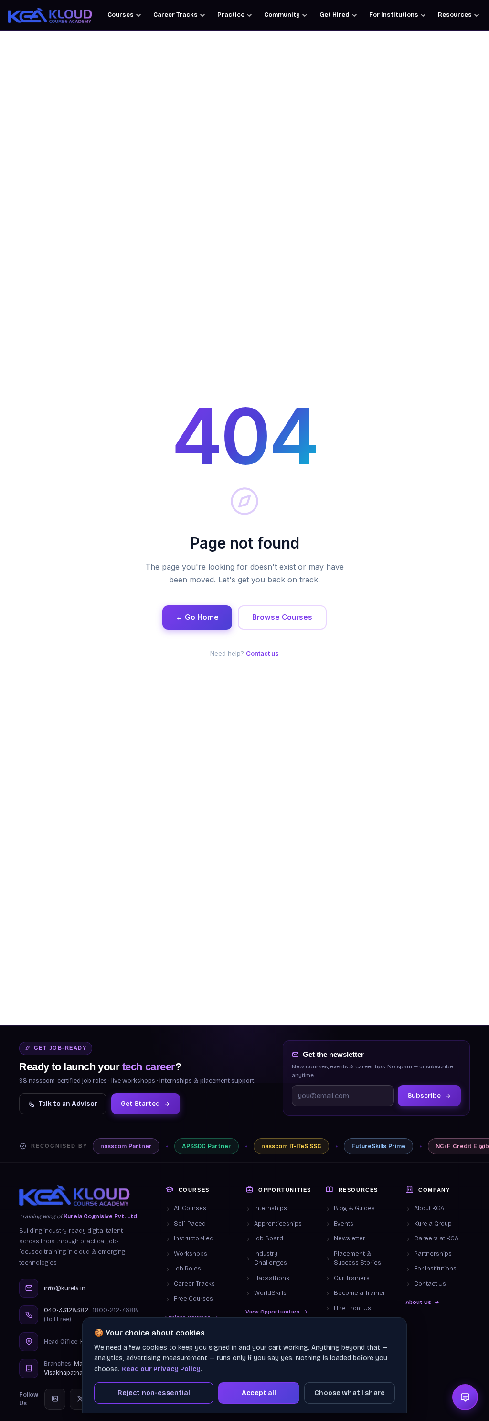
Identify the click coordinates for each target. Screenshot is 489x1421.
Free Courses (193, 1299)
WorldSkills (270, 1293)
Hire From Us (352, 1308)
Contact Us (430, 1284)
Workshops (190, 1254)
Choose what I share (349, 1393)
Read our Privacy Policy (161, 1369)
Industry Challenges (270, 1258)
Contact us (262, 653)
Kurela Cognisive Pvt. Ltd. (101, 1216)
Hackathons (271, 1278)
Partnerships (433, 1254)
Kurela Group (433, 1223)
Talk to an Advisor (68, 1103)
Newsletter (349, 1238)
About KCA (429, 1208)
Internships (270, 1208)
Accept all (259, 1393)
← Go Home (197, 617)
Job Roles (187, 1268)
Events (343, 1223)
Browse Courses (282, 617)
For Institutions (435, 1268)
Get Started (140, 1103)
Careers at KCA (436, 1238)
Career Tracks (194, 1284)
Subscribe (424, 1095)
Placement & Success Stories (357, 1258)
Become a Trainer (359, 1293)
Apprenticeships (278, 1223)
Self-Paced (190, 1223)
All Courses (190, 1208)
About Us (418, 1302)
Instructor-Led (193, 1238)
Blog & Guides (354, 1208)
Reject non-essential (154, 1393)
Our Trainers (352, 1278)
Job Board (268, 1238)
